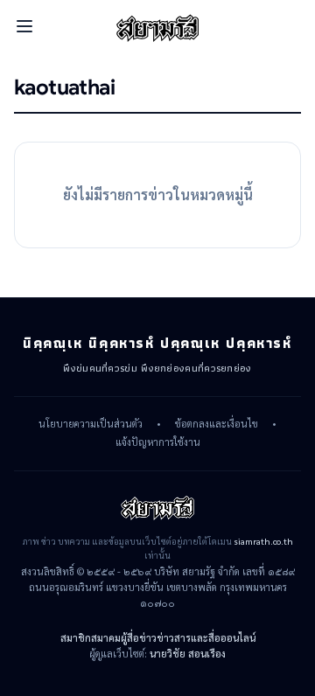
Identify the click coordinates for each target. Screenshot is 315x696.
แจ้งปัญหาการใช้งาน (158, 442)
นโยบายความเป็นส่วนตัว (90, 424)
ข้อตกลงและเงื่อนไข (216, 424)
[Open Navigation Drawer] (24, 26)
